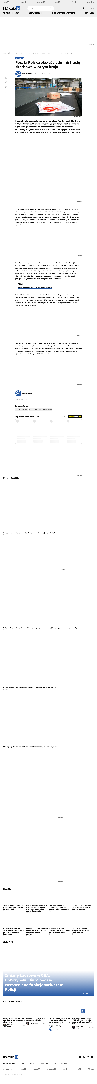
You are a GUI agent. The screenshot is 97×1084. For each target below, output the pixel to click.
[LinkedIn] (88, 1057)
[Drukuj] (6, 87)
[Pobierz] (6, 92)
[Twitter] (84, 1057)
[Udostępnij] (6, 96)
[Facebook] (80, 1057)
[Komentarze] (6, 82)
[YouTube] (92, 1057)
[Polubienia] (6, 77)
